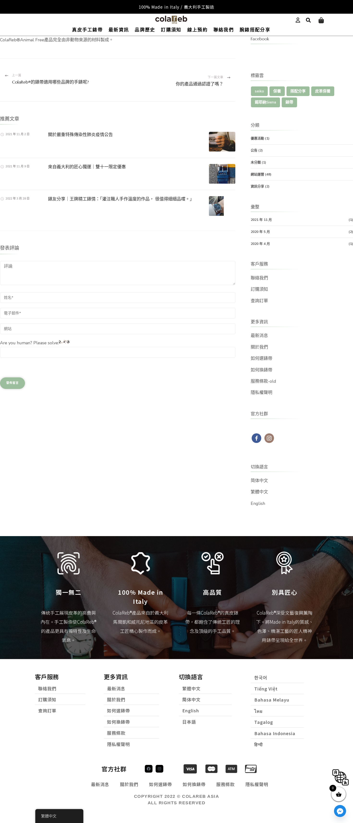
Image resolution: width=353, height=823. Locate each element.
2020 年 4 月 (260, 244)
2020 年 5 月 (260, 232)
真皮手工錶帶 (87, 30)
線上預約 (197, 30)
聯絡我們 (223, 30)
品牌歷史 (145, 30)
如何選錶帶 (261, 358)
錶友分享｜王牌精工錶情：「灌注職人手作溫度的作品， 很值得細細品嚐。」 (121, 199)
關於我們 (259, 347)
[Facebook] (148, 769)
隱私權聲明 (261, 392)
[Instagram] (159, 769)
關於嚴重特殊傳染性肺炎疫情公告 (80, 134)
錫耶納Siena (265, 102)
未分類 (256, 162)
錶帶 (289, 102)
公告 (254, 150)
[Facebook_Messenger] (340, 811)
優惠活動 (257, 138)
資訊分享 (257, 186)
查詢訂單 (259, 301)
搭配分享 (298, 91)
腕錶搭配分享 (255, 30)
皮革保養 (322, 91)
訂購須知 (171, 30)
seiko (259, 91)
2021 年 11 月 (261, 220)
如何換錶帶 (261, 370)
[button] (308, 20)
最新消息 (259, 336)
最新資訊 (119, 30)
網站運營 (257, 174)
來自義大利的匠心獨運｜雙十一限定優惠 (87, 166)
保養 (277, 91)
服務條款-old (263, 381)
